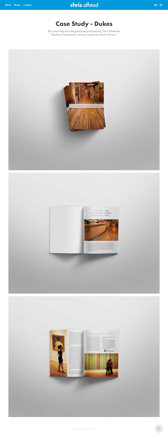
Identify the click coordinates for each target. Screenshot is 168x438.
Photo (17, 5)
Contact (27, 5)
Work (8, 5)
